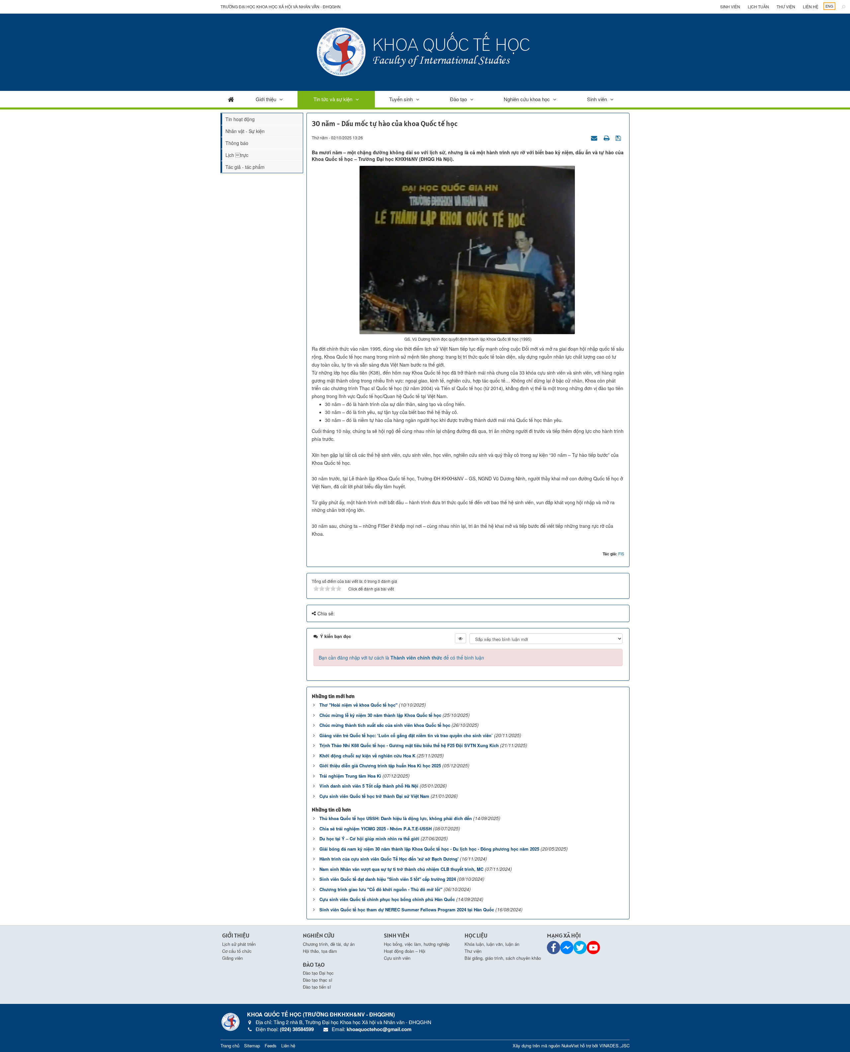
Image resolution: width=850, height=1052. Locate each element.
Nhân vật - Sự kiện (245, 131)
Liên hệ (810, 6)
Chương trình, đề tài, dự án (329, 944)
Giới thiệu (266, 99)
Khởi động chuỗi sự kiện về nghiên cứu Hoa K (367, 755)
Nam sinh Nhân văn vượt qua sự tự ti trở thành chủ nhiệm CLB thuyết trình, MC (401, 869)
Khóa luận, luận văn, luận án (492, 944)
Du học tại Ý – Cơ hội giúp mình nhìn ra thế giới (369, 838)
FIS (621, 553)
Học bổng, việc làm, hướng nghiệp (417, 944)
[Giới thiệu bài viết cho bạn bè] (595, 137)
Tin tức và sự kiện (332, 99)
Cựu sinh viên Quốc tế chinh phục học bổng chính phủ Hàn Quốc (387, 899)
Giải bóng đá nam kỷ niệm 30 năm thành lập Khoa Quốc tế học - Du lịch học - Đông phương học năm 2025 (429, 849)
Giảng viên (232, 958)
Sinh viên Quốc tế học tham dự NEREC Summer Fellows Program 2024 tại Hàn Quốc (406, 909)
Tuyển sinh (401, 99)
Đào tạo (458, 99)
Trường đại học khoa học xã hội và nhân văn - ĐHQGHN (280, 6)
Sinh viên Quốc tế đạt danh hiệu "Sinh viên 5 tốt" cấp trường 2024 (387, 879)
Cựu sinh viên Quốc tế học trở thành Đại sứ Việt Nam (374, 796)
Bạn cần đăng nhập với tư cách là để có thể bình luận (401, 657)
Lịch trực (236, 155)
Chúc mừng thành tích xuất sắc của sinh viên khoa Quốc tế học (384, 725)
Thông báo (236, 143)
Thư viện (786, 6)
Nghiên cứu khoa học (527, 99)
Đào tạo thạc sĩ (317, 980)
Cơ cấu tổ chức (237, 951)
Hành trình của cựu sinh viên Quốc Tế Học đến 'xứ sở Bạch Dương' (389, 859)
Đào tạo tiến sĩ (317, 987)
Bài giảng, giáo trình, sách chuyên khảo (503, 958)
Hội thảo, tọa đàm (320, 951)
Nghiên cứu (318, 935)
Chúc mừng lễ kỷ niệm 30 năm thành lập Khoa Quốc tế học (380, 715)
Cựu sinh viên (397, 958)
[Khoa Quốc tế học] (425, 51)
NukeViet (570, 1045)
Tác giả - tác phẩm (245, 167)
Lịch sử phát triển (239, 944)
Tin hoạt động (240, 119)
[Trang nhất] (230, 99)
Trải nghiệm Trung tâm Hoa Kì (350, 776)
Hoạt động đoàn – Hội (404, 951)
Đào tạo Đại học (318, 973)
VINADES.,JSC (614, 1045)
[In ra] (607, 137)
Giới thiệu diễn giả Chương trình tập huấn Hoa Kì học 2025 (380, 765)
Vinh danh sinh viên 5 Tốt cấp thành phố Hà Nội (368, 786)
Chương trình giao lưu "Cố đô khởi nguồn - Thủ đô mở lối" (380, 889)
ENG (829, 6)
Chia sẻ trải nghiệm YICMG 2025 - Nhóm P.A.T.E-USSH (375, 828)
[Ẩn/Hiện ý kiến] (460, 638)
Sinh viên (730, 6)
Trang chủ (229, 1045)
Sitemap (252, 1045)
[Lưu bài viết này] (619, 137)
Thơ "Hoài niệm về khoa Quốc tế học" (358, 705)
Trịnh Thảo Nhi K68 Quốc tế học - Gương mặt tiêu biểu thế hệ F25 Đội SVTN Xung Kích (409, 745)
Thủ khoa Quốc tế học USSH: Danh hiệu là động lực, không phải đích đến (395, 818)
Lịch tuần (758, 6)
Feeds (271, 1045)
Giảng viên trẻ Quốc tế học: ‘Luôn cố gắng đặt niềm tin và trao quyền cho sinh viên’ (406, 735)
